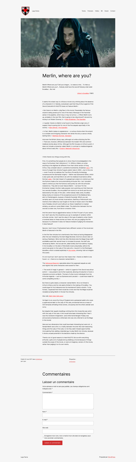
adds (50, 179)
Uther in (83, 93)
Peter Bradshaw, (75, 119)
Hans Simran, (58, 127)
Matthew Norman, (61, 136)
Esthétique (39, 359)
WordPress (111, 457)
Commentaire (47, 392)
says (88, 168)
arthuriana (72, 361)
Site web (45, 428)
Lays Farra (35, 11)
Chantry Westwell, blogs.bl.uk (69, 148)
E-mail (45, 420)
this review (71, 250)
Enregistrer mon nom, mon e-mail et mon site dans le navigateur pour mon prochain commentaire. (67, 437)
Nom (44, 411)
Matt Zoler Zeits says (56, 296)
